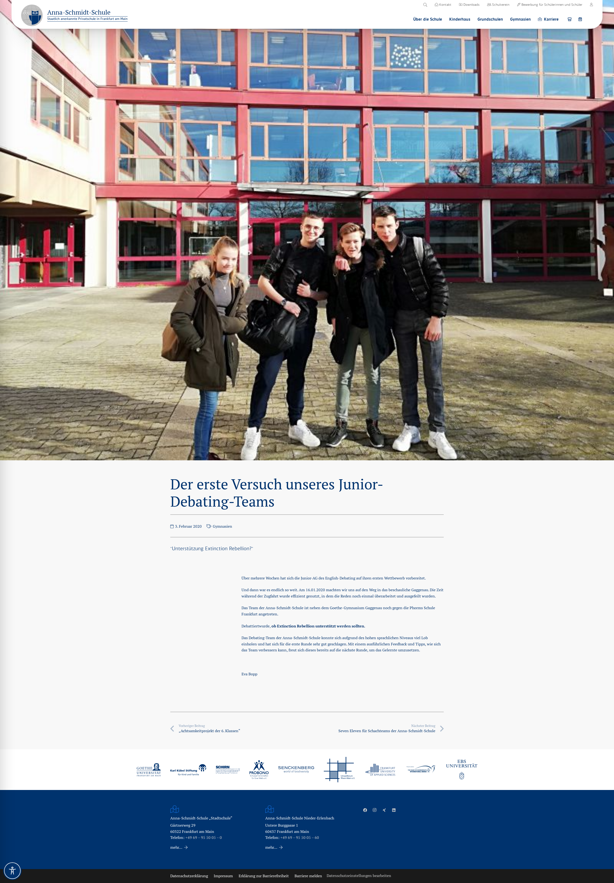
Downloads (470, 4)
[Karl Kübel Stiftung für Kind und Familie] (188, 769)
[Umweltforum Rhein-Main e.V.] (339, 769)
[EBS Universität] (461, 769)
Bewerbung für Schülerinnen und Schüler (551, 4)
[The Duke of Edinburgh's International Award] (421, 769)
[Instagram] (374, 810)
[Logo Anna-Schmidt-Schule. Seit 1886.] (32, 15)
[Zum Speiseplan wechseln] (570, 19)
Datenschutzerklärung (189, 875)
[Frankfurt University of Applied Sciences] (380, 769)
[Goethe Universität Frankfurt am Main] (149, 769)
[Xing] (384, 810)
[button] (425, 5)
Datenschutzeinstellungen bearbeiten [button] (359, 875)
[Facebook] (365, 810)
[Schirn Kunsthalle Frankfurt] (228, 770)
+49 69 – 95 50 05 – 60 (299, 837)
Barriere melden (308, 875)
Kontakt (444, 4)
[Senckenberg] (296, 769)
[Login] (591, 4)
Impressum (223, 875)
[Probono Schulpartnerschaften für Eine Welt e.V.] (259, 769)
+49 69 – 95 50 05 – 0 (203, 837)
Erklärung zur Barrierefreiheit (264, 875)
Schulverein (500, 4)
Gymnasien (222, 526)
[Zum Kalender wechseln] (581, 19)
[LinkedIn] (394, 810)
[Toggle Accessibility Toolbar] (12, 870)
